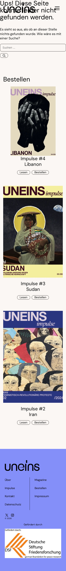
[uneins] (19, 12)
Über (8, 480)
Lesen (23, 172)
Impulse (10, 488)
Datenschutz (13, 504)
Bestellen (40, 172)
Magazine (41, 480)
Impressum (42, 496)
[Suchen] (4, 55)
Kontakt (10, 496)
